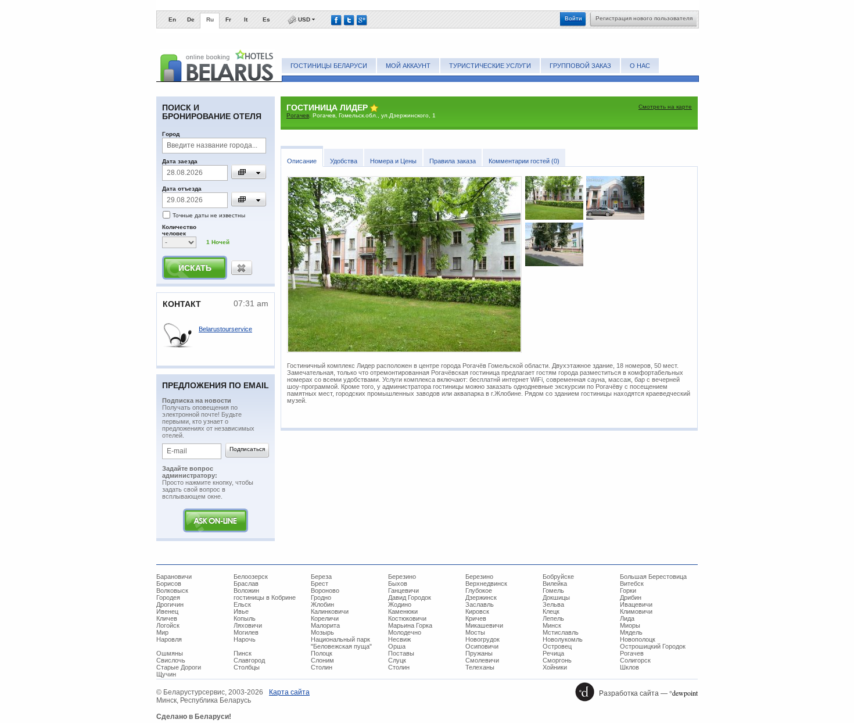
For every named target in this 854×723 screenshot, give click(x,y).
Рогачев (297, 115)
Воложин (246, 590)
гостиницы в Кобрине (265, 597)
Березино (402, 576)
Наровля (169, 639)
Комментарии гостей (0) (524, 161)
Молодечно (404, 632)
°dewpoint (683, 692)
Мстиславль (561, 632)
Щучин (166, 674)
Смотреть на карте (665, 106)
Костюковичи (407, 618)
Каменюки (403, 611)
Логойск (168, 625)
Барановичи (174, 576)
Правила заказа (452, 161)
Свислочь (170, 660)
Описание (302, 161)
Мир (162, 632)
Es (266, 19)
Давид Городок (409, 597)
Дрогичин (170, 604)
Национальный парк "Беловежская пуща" (341, 643)
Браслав (246, 583)
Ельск (242, 604)
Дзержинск (481, 597)
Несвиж (399, 639)
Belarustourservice (225, 328)
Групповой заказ (580, 65)
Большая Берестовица (653, 576)
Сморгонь (557, 660)
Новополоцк (637, 639)
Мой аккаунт (408, 65)
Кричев (475, 618)
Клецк (551, 611)
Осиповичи (481, 646)
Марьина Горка (410, 625)
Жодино (399, 604)
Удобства (343, 161)
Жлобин (322, 604)
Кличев (166, 618)
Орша (397, 646)
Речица (553, 653)
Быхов (397, 583)
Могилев (246, 632)
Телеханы (479, 667)
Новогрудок (482, 639)
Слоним (322, 660)
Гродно (321, 597)
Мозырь (322, 632)
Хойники (555, 667)
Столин (321, 667)
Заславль (479, 604)
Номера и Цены (393, 161)
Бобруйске (558, 576)
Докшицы (556, 597)
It (245, 19)
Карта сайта (289, 692)
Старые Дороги (178, 667)
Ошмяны (169, 653)
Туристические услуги (490, 65)
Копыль (245, 618)
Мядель (631, 632)
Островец (557, 646)
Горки (628, 590)
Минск (552, 625)
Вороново (325, 590)
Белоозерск (251, 576)
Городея (168, 597)
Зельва (553, 604)
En (172, 19)
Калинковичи (330, 611)
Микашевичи (484, 625)
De (191, 19)
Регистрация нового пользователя (643, 18)
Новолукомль (563, 639)
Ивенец (167, 611)
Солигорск (635, 660)
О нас (640, 65)
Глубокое (478, 590)
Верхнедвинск (486, 583)
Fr (228, 19)
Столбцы (247, 667)
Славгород (249, 660)
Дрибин (630, 597)
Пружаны (479, 653)
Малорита (325, 625)
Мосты (475, 632)
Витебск (632, 583)
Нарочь (245, 639)
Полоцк (321, 653)
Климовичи (636, 611)
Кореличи (325, 618)
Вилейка (555, 583)
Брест (319, 583)
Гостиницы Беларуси (328, 65)
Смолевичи (482, 660)
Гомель (553, 590)
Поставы (401, 653)
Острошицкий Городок (653, 646)
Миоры (630, 625)
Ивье (241, 611)
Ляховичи (248, 625)
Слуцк (397, 660)
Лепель (553, 618)
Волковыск (172, 590)
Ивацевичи (636, 604)
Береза (321, 576)
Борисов (168, 583)
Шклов (629, 667)
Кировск (477, 611)
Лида (627, 618)
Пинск (243, 653)
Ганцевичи (403, 590)
